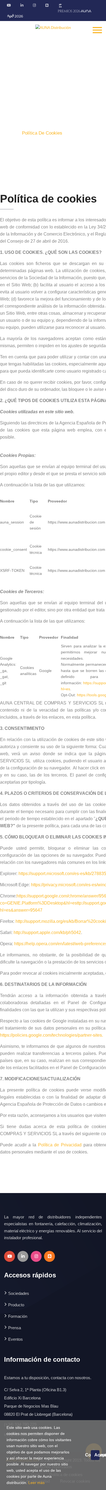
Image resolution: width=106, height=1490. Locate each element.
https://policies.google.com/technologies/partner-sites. (51, 1035)
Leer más (36, 1482)
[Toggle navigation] (97, 29)
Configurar (88, 1455)
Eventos (15, 1339)
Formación (17, 1316)
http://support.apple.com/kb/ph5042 (47, 932)
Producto (16, 1304)
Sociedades (18, 1293)
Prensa (14, 1327)
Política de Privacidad (60, 1145)
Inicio (9, 133)
